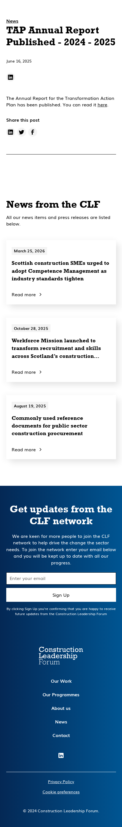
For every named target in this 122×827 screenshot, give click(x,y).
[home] (22, 13)
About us (61, 708)
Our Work (61, 681)
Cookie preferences (61, 791)
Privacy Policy (61, 781)
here (102, 104)
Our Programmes (61, 694)
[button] (110, 13)
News (61, 721)
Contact (61, 735)
